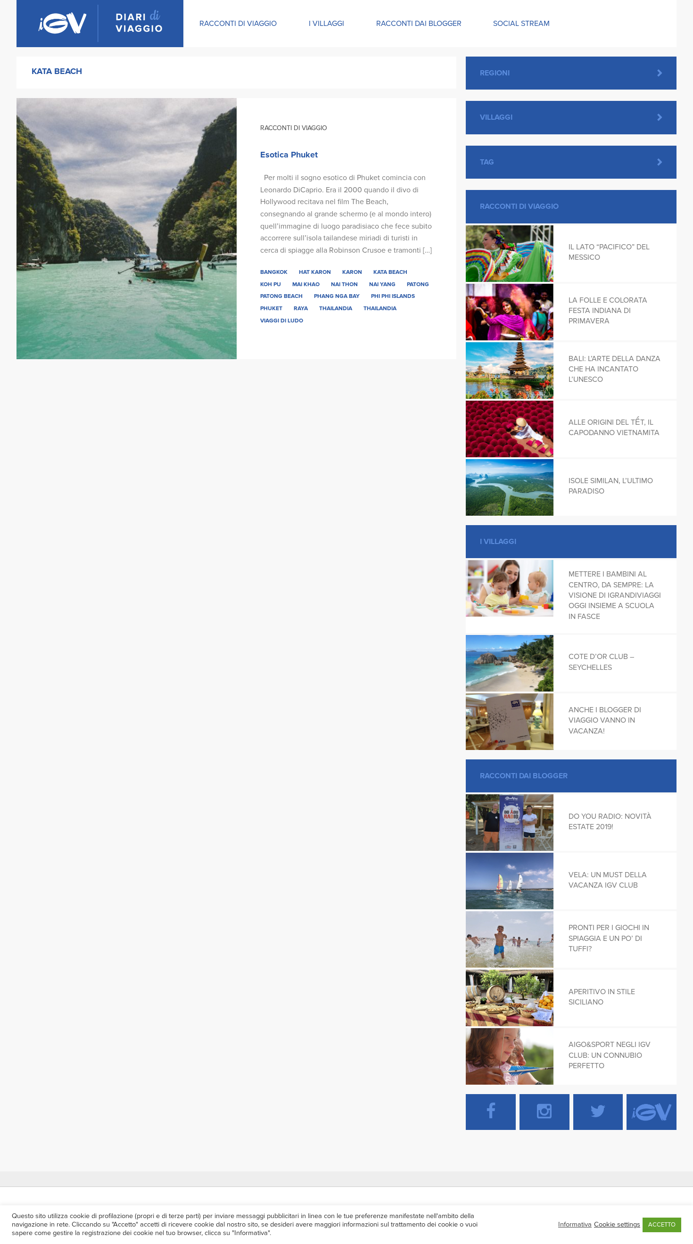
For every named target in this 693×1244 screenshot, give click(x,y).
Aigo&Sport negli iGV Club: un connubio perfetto (610, 1055)
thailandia (379, 308)
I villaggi (326, 23)
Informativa (575, 1224)
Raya (301, 308)
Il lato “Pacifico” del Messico (609, 252)
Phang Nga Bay (337, 296)
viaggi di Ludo (281, 320)
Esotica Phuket (289, 154)
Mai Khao (306, 284)
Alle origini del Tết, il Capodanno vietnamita (614, 427)
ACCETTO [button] (662, 1224)
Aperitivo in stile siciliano (602, 997)
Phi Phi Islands (393, 296)
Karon (352, 272)
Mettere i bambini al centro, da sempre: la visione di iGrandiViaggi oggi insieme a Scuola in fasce (615, 595)
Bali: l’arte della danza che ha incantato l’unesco (614, 369)
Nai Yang (382, 284)
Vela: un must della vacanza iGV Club (608, 880)
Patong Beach (281, 296)
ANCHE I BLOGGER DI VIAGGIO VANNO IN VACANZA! (605, 720)
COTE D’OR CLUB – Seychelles (601, 662)
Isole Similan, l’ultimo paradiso (611, 486)
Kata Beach (390, 272)
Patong (418, 284)
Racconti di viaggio (238, 23)
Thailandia (335, 308)
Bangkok (274, 272)
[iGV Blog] (100, 23)
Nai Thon (344, 284)
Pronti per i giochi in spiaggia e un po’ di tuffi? (609, 938)
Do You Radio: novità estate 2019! (610, 822)
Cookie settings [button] (617, 1224)
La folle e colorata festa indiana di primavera (608, 311)
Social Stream (521, 23)
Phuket (271, 308)
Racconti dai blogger (419, 23)
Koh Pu (270, 284)
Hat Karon (315, 272)
